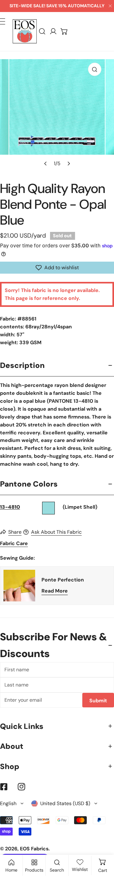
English (8, 803)
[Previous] (45, 163)
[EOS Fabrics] (25, 31)
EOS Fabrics (34, 848)
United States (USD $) (65, 803)
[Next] (68, 163)
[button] (64, 31)
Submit (98, 700)
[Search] (42, 31)
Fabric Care (14, 543)
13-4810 (10, 507)
